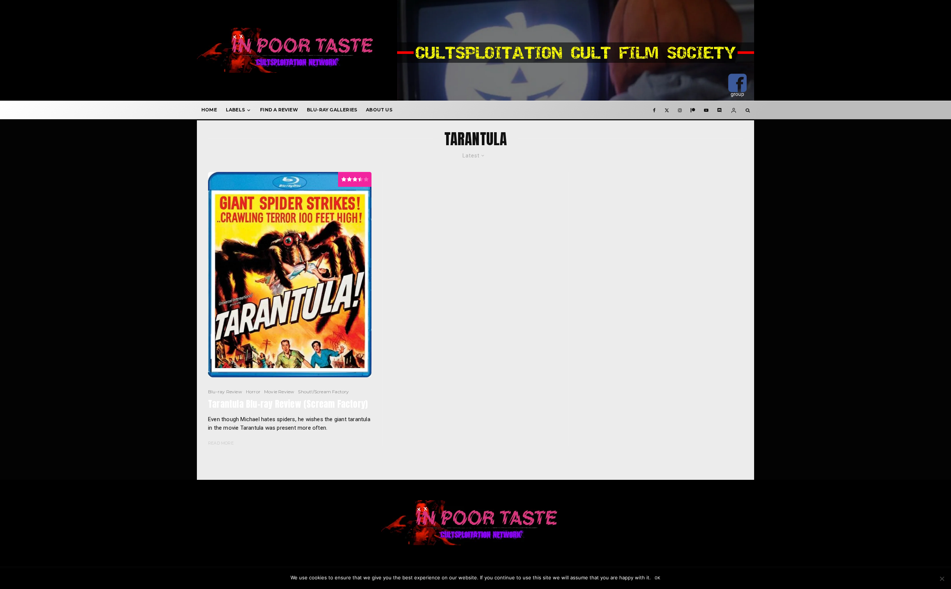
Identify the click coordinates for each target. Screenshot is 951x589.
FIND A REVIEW (279, 110)
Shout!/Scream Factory (323, 391)
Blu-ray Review (225, 391)
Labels (235, 110)
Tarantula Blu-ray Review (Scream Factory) (288, 404)
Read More (221, 443)
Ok (658, 578)
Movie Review (279, 391)
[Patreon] (693, 110)
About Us (379, 110)
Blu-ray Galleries (332, 110)
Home (209, 110)
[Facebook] (654, 110)
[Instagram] (680, 110)
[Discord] (719, 110)
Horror (253, 391)
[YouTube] (706, 110)
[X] (667, 110)
